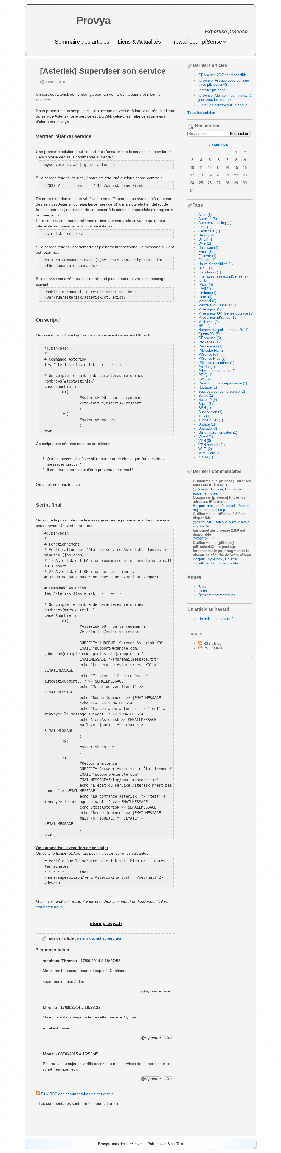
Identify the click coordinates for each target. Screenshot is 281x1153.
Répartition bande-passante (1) (222, 383)
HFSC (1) (205, 268)
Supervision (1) (210, 412)
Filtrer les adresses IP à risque (222, 105)
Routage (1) (207, 387)
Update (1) (206, 424)
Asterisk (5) (207, 219)
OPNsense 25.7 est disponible (222, 75)
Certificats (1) (209, 231)
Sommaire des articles (82, 42)
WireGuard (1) (209, 453)
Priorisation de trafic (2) (216, 371)
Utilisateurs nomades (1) (217, 432)
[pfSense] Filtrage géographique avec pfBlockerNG (223, 82)
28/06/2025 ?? (204, 538)
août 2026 (220, 145)
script (96, 938)
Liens (202, 591)
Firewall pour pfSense (195, 42)
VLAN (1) (205, 437)
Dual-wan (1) (208, 248)
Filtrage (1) (206, 260)
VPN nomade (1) (211, 445)
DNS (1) (204, 243)
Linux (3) (205, 297)
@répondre (151, 991)
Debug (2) (206, 235)
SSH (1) (204, 408)
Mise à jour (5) (209, 309)
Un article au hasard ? (215, 619)
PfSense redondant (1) (216, 363)
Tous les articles (201, 113)
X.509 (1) (205, 457)
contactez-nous (49, 907)
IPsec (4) (205, 284)
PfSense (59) (208, 354)
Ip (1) (202, 280)
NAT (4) (204, 326)
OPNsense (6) (209, 338)
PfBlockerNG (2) (211, 350)
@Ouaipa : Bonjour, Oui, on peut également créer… (219, 491)
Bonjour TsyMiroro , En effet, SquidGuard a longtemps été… (217, 561)
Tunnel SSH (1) (210, 420)
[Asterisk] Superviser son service (103, 71)
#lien (168, 991)
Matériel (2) (207, 301)
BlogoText (175, 1144)
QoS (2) (204, 379)
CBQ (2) (204, 227)
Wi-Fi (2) (205, 449)
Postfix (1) (206, 367)
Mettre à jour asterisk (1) (217, 305)
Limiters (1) (207, 293)
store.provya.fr (106, 923)
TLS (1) (204, 416)
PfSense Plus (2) (212, 358)
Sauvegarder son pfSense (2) (221, 391)
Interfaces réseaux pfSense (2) (223, 276)
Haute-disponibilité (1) (215, 264)
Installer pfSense (211, 90)
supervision (112, 938)
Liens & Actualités (139, 42)
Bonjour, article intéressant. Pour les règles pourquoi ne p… (222, 508)
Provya (93, 20)
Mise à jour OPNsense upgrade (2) (225, 313)
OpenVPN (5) (209, 334)
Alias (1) (205, 215)
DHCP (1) (205, 239)
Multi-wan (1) (208, 321)
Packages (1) (209, 342)
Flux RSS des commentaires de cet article (77, 1094)
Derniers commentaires (216, 595)
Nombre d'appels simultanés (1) (223, 330)
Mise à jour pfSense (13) (217, 317)
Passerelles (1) (210, 346)
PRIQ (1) (205, 375)
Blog (202, 587)
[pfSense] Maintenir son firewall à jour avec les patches (224, 97)
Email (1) (205, 252)
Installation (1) (209, 272)
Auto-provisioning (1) (214, 223)
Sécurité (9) (207, 400)
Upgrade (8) (207, 428)
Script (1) (205, 395)
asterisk (84, 938)
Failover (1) (207, 256)
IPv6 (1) (204, 289)
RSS (206, 643)
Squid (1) (205, 404)
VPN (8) (204, 441)
